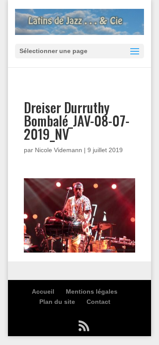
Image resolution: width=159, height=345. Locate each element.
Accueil (43, 291)
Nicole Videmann (58, 149)
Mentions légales (91, 291)
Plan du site (57, 301)
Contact (98, 301)
